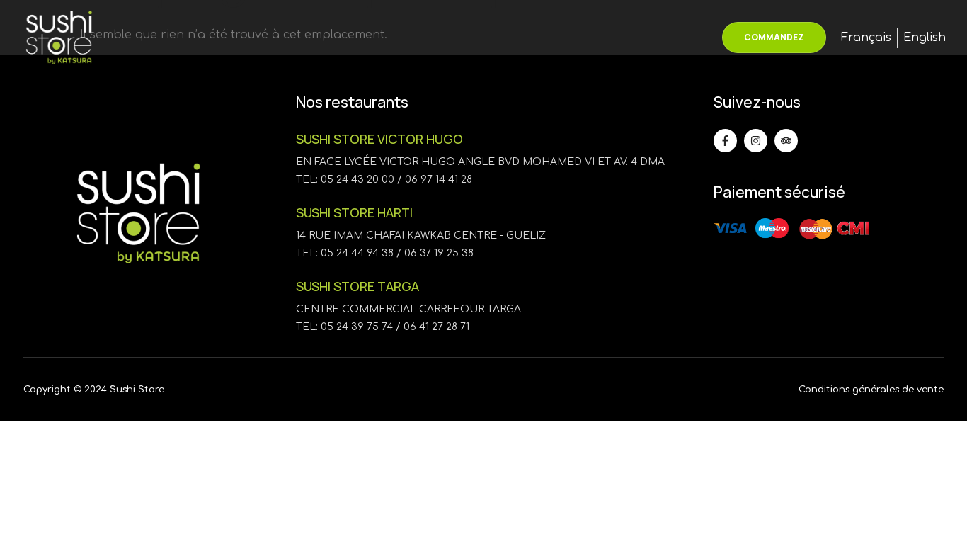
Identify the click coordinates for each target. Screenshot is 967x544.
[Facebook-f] (725, 140)
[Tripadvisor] (786, 140)
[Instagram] (755, 140)
